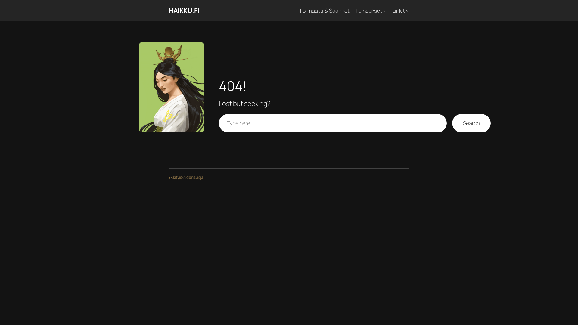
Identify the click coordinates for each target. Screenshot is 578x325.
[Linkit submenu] (407, 10)
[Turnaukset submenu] (385, 10)
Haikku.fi (184, 10)
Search (471, 123)
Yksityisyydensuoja (186, 177)
